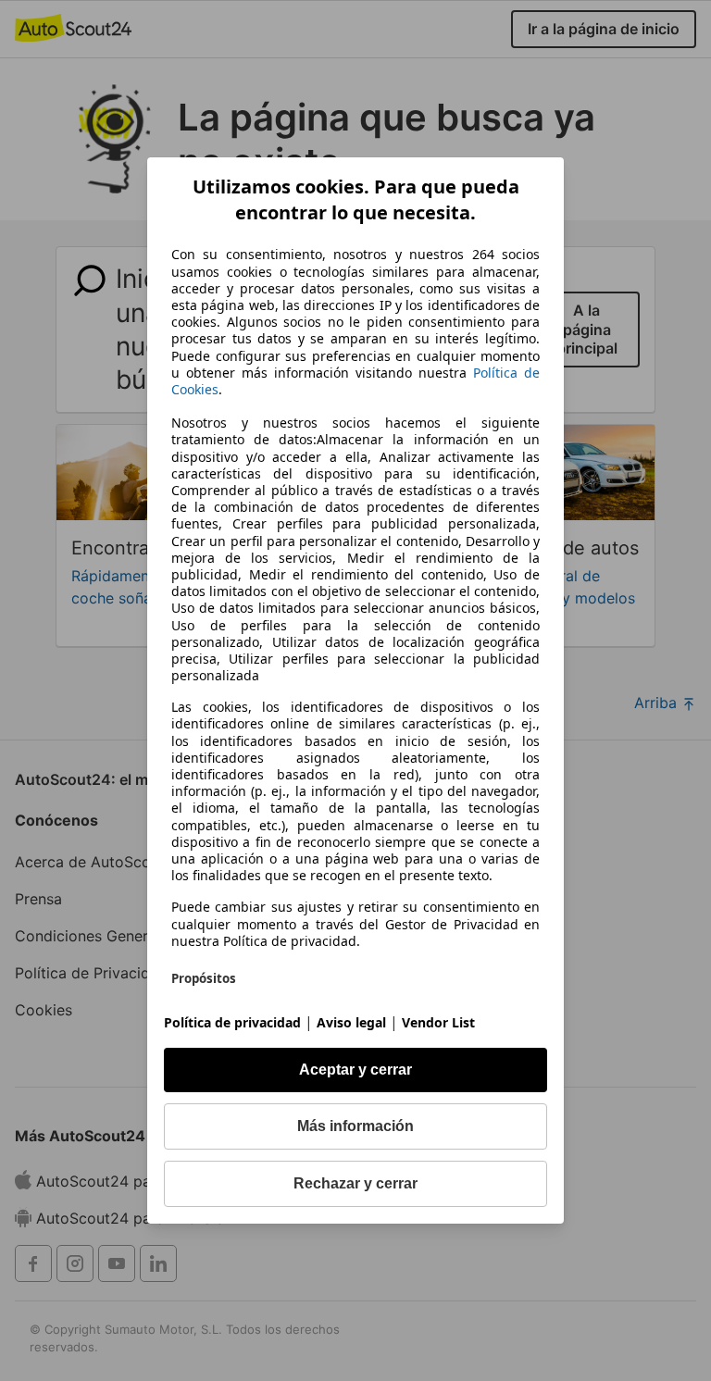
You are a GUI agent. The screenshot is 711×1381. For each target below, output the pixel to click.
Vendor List (438, 1022)
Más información (355, 1126)
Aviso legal (351, 1022)
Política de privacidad (232, 1022)
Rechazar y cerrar (355, 1183)
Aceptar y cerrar (355, 1069)
